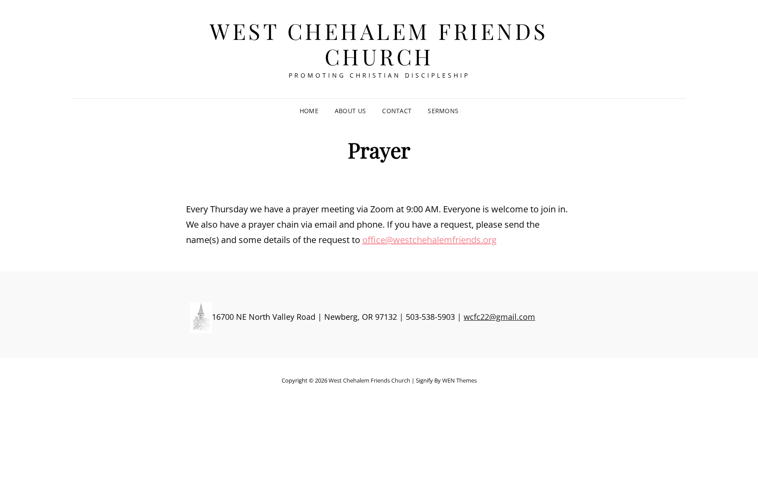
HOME (309, 111)
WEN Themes (459, 380)
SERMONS (443, 111)
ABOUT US (350, 111)
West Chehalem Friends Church (379, 43)
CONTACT (396, 111)
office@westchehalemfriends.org (429, 240)
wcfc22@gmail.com (499, 316)
